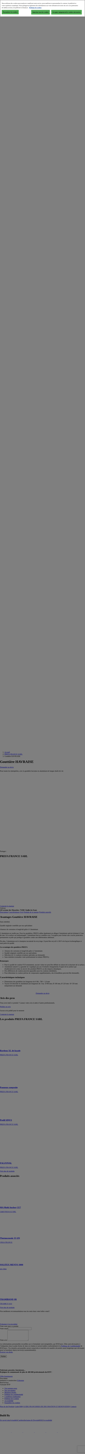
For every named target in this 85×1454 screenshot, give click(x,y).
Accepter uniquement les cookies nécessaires (66, 12)
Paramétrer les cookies (10, 12)
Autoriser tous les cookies (40, 12)
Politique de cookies (35, 7)
